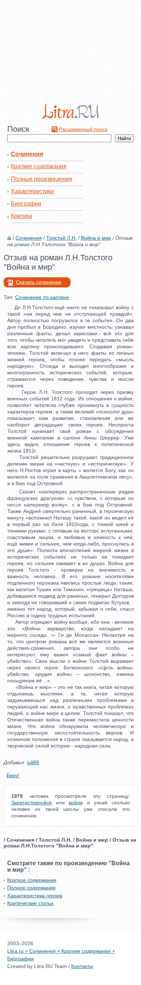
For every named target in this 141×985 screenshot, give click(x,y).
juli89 (33, 762)
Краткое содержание (31, 880)
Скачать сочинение (38, 282)
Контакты (82, 966)
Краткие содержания (39, 166)
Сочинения (27, 154)
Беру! (13, 775)
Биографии (26, 204)
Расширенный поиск (83, 129)
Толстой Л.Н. (61, 238)
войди (76, 802)
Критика (21, 216)
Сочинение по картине (42, 297)
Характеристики (32, 191)
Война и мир (96, 238)
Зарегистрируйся (31, 802)
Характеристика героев (34, 895)
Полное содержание (31, 888)
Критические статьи (30, 903)
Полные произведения (41, 179)
